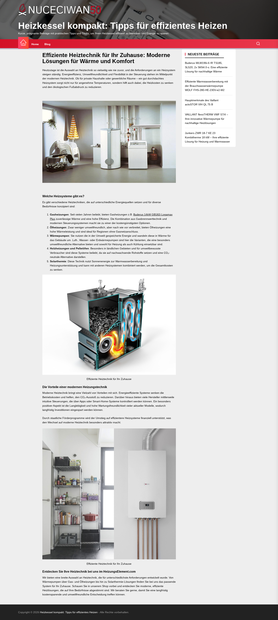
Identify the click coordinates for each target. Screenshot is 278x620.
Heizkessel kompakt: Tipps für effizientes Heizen (122, 26)
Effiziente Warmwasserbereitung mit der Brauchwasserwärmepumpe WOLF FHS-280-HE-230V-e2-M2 (206, 86)
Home (35, 44)
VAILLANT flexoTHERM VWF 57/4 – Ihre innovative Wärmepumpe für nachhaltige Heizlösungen (206, 118)
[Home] (23, 43)
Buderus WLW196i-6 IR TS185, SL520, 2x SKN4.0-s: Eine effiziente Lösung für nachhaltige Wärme (206, 67)
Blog (47, 44)
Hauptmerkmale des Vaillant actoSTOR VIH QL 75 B (201, 102)
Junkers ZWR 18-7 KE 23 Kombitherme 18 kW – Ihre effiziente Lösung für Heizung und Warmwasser (207, 137)
